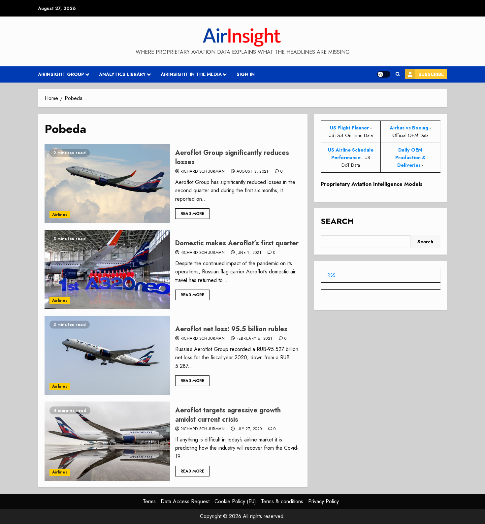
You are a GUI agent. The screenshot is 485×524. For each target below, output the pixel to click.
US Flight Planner (349, 127)
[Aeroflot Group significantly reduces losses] (107, 183)
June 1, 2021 (249, 253)
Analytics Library (122, 74)
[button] (398, 74)
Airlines (59, 215)
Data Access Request (185, 501)
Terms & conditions (282, 501)
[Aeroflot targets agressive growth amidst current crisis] (107, 441)
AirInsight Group (61, 74)
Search (337, 221)
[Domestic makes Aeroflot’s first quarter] (107, 269)
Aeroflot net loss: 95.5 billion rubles (231, 329)
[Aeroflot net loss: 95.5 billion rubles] (107, 355)
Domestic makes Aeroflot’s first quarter (237, 243)
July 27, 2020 (249, 429)
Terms (149, 501)
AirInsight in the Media (191, 74)
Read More (192, 214)
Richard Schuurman (202, 171)
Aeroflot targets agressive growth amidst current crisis (228, 414)
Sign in (246, 74)
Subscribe (431, 74)
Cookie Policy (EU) (235, 501)
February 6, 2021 (255, 338)
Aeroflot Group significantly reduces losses (232, 157)
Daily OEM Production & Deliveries (410, 157)
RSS (332, 275)
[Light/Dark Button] (383, 74)
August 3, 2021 (253, 171)
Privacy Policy (323, 501)
